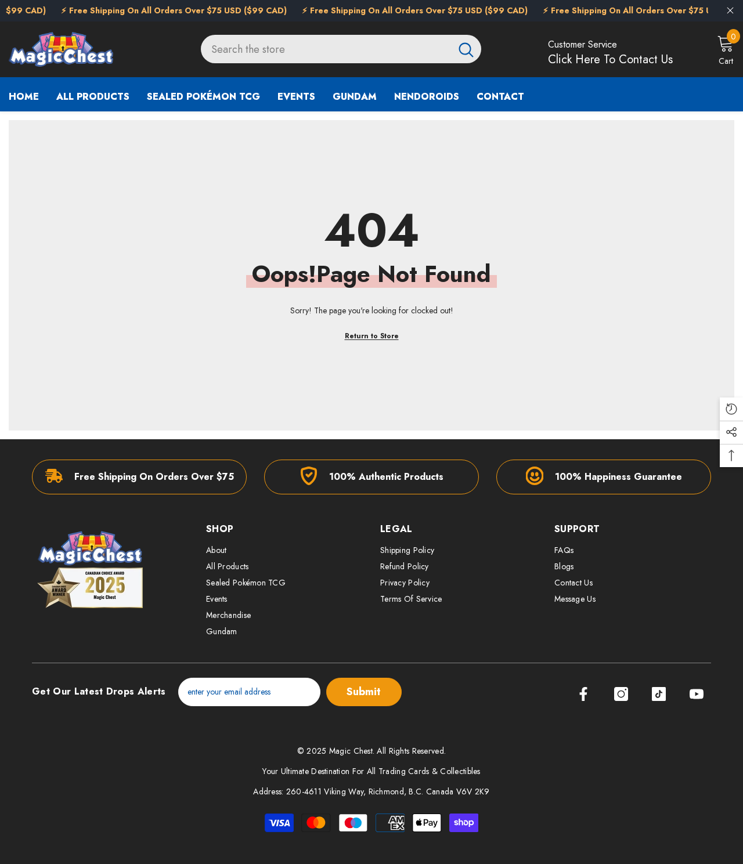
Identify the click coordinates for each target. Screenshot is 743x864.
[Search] (341, 49)
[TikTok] (658, 693)
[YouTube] (696, 693)
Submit (364, 691)
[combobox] (326, 49)
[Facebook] (583, 693)
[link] (139, 477)
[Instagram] (621, 693)
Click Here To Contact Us (610, 59)
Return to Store (372, 336)
